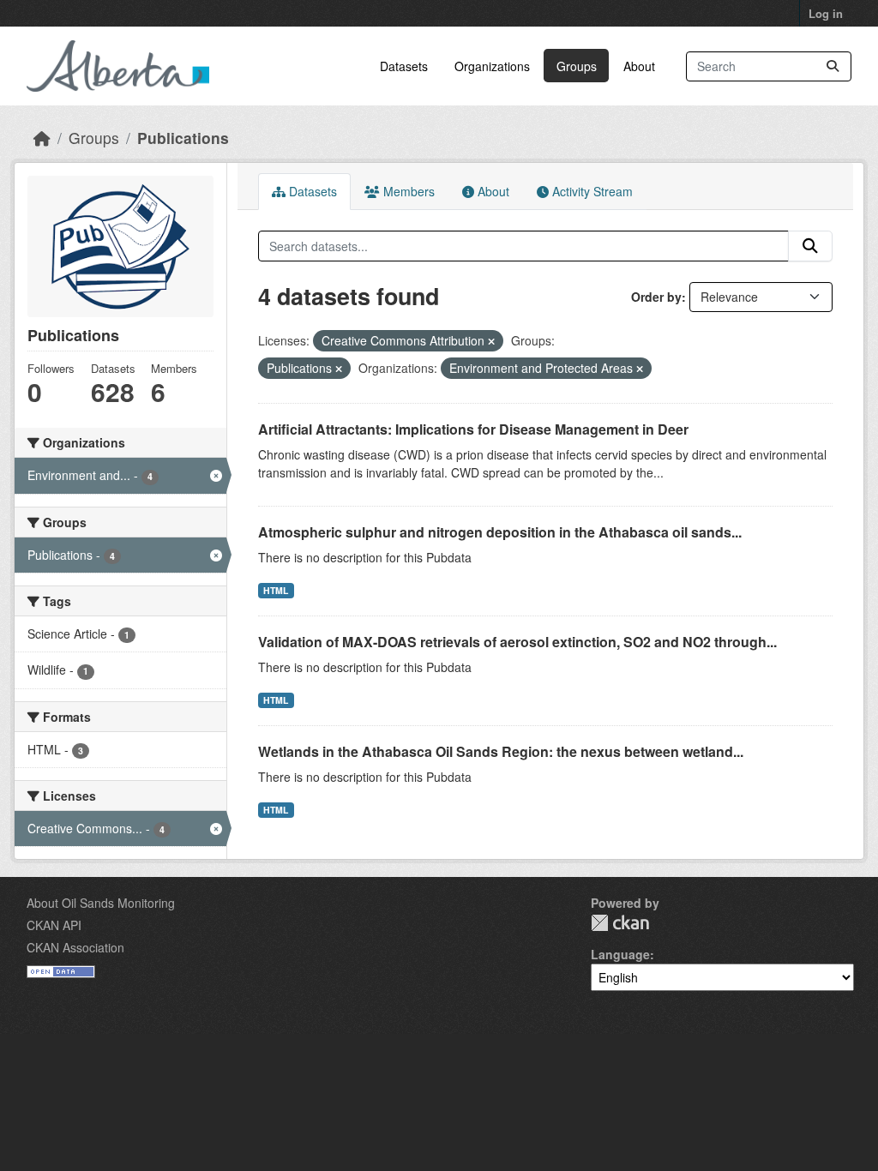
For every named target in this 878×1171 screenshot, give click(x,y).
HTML (275, 590)
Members (407, 191)
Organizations (492, 66)
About (639, 66)
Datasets (404, 66)
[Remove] (491, 341)
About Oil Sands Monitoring (101, 902)
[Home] (42, 137)
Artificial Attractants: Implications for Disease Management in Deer (473, 429)
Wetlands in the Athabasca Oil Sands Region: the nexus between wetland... (500, 751)
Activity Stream (591, 191)
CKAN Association (75, 947)
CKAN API (54, 925)
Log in (826, 13)
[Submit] (832, 66)
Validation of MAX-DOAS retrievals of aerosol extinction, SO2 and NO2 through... (517, 642)
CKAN (620, 923)
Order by (656, 296)
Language (620, 954)
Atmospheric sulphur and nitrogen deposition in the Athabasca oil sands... (500, 532)
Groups (576, 66)
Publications (183, 137)
